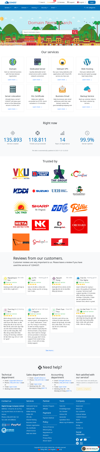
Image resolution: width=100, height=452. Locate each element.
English (52, 449)
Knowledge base (64, 409)
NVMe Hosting (31, 411)
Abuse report (47, 441)
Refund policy (47, 430)
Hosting (34, 8)
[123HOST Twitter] (81, 439)
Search (42, 2)
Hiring (78, 425)
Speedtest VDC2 (64, 420)
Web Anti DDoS (31, 433)
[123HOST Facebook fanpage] (78, 439)
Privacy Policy (47, 438)
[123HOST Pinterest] (77, 443)
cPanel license (31, 431)
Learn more (12, 80)
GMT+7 (44, 388)
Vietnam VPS (30, 409)
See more (49, 350)
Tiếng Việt (43, 449)
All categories (90, 8)
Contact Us (79, 428)
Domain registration (33, 425)
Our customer (80, 411)
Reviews (62, 2)
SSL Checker (63, 411)
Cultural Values (81, 414)
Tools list (62, 406)
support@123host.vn (16, 381)
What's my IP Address (66, 422)
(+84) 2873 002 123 (16, 383)
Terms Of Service (48, 427)
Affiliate (45, 409)
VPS (15, 8)
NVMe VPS (29, 414)
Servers (7, 8)
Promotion (79, 422)
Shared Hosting (31, 420)
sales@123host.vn (40, 378)
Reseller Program (48, 406)
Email (53, 8)
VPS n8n (29, 417)
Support (72, 2)
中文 (60, 449)
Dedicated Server (32, 406)
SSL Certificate (31, 428)
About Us (79, 409)
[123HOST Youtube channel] (85, 439)
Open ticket (13, 387)
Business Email (31, 422)
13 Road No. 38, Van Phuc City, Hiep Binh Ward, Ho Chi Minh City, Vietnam (12, 411)
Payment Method (48, 418)
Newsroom (79, 406)
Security (44, 8)
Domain (24, 8)
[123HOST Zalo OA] (81, 443)
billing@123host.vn (65, 381)
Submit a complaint (83, 389)
